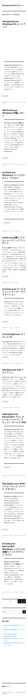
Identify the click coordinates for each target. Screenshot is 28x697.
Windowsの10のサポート (13, 5)
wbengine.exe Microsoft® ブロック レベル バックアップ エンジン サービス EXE (14, 418)
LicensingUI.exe (18, 363)
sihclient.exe (17, 407)
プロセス (11, 102)
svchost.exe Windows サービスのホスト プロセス (13, 175)
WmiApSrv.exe (18, 535)
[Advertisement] (14, 45)
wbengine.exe (17, 475)
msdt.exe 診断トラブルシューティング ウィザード (13, 240)
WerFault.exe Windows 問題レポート (13, 113)
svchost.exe (17, 231)
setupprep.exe (18, 102)
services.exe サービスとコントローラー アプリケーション (14, 292)
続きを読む (5, 96)
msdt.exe (16, 282)
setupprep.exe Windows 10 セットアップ (14, 24)
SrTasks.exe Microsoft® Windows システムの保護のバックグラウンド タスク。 (13, 549)
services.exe (17, 327)
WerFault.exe (18, 164)
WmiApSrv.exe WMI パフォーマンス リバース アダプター (13, 486)
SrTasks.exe (17, 592)
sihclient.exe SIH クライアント (13, 371)
